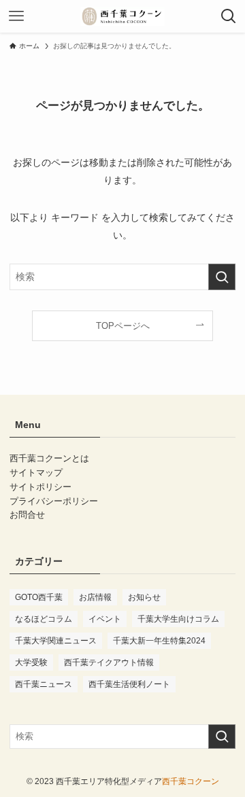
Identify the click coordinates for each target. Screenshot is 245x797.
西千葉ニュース (43, 684)
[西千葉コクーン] (122, 16)
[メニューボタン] (16, 16)
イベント (104, 619)
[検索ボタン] (228, 16)
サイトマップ (36, 472)
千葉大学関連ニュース (56, 640)
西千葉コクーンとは (49, 458)
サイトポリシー (40, 487)
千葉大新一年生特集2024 (159, 640)
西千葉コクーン (190, 781)
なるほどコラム (43, 619)
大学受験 (31, 662)
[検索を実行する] (221, 277)
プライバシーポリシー (54, 501)
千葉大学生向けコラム (178, 619)
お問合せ (27, 515)
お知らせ (144, 597)
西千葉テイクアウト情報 (109, 662)
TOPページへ (123, 326)
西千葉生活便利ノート (129, 684)
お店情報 (95, 597)
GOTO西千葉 (39, 597)
